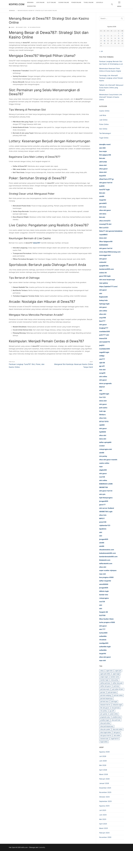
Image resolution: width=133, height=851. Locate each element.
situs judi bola (116, 720)
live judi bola (116, 708)
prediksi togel (104, 720)
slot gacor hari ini (105, 735)
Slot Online (103, 129)
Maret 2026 (103, 774)
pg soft (112, 711)
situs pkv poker (105, 729)
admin (12, 27)
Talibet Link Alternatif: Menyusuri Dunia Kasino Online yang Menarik (111, 87)
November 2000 (105, 837)
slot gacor (117, 732)
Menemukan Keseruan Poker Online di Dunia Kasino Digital (110, 69)
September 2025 (105, 801)
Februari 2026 (104, 779)
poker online (114, 714)
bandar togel (104, 680)
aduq (102, 670)
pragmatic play (105, 717)
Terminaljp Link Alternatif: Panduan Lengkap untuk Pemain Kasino (111, 78)
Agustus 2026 (104, 752)
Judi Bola (102, 115)
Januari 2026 (104, 783)
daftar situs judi (117, 683)
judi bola (116, 686)
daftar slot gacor (105, 686)
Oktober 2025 (104, 797)
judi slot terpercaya (106, 698)
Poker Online (104, 124)
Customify (42, 847)
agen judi (118, 670)
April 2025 (103, 824)
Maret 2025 (103, 828)
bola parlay (114, 680)
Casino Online (104, 111)
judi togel (114, 701)
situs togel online (105, 732)
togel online (104, 742)
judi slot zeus (104, 701)
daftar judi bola (105, 683)
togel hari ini (115, 738)
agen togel (116, 674)
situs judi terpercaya (106, 726)
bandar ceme (115, 677)
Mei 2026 (102, 765)
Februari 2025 (104, 833)
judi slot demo (112, 692)
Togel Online (103, 138)
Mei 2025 (102, 819)
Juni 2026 (103, 761)
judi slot (102, 692)
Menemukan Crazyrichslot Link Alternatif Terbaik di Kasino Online (110, 97)
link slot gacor (104, 708)
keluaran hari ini (105, 704)
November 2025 (105, 792)
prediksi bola (117, 717)
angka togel (104, 677)
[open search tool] (112, 4)
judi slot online (118, 695)
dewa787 (37, 243)
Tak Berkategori (34, 27)
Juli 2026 (102, 756)
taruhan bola (104, 738)
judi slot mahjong (105, 695)
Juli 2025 (102, 810)
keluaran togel (117, 704)
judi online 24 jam (117, 689)
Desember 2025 (105, 788)
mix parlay (103, 711)
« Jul (101, 51)
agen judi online (105, 674)
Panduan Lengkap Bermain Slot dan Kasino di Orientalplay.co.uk (111, 62)
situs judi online (105, 723)
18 (104, 40)
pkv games (103, 714)
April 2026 (103, 770)
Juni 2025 (103, 815)
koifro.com (16, 4)
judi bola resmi (104, 689)
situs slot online (117, 729)
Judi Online (103, 120)
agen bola (109, 670)
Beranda (12, 10)
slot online (117, 735)
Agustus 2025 (104, 806)
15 (118, 38)
